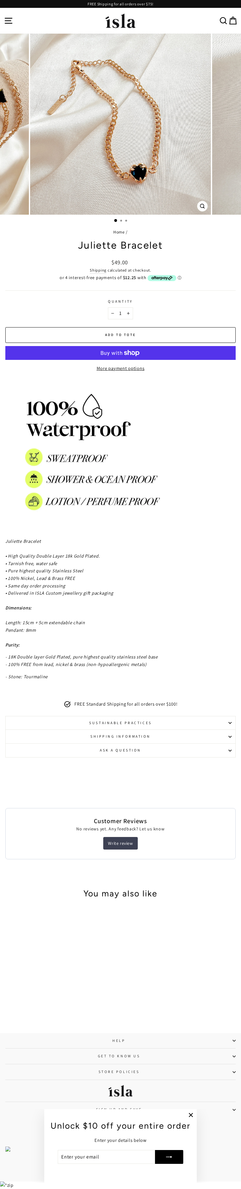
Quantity (120, 301)
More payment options (121, 368)
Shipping (98, 270)
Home (119, 232)
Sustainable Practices (120, 722)
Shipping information (120, 736)
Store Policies (119, 1071)
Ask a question (120, 750)
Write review (120, 843)
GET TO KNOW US (119, 1056)
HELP (118, 1040)
